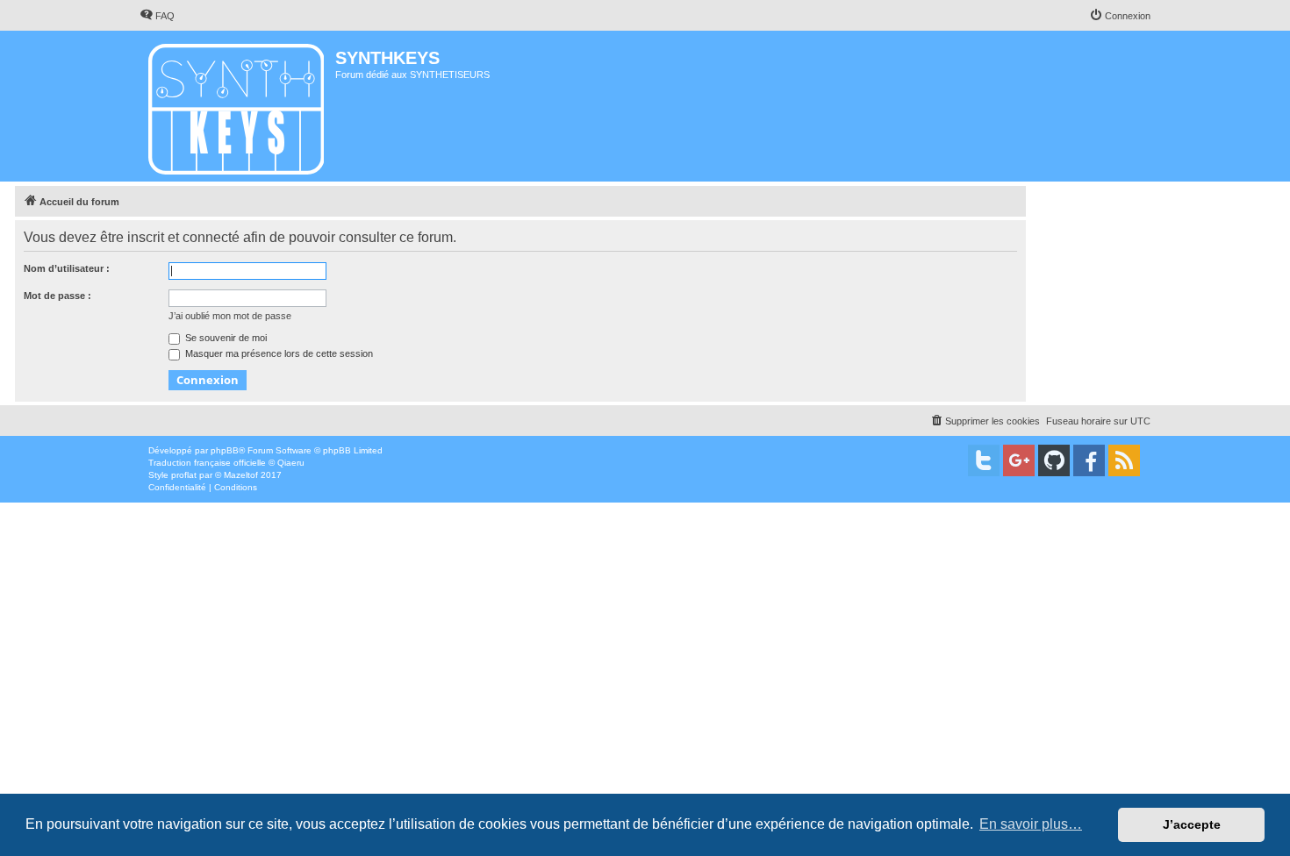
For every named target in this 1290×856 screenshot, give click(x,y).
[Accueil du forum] (237, 106)
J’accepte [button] (1192, 824)
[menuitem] (157, 15)
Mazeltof (241, 475)
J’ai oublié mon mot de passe (229, 315)
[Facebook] (1089, 460)
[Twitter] (984, 460)
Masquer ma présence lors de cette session (278, 353)
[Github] (1054, 460)
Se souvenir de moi (225, 337)
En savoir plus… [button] (1030, 824)
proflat (184, 475)
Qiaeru (291, 462)
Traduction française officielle (207, 462)
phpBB (225, 450)
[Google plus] (1019, 460)
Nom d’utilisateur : (67, 268)
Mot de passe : (57, 295)
